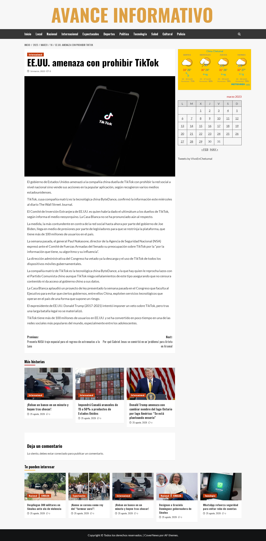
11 (227, 118)
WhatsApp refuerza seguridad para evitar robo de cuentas (220, 507)
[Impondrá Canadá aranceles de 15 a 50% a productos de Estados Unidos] (99, 384)
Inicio (27, 34)
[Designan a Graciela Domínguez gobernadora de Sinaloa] (177, 486)
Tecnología (140, 34)
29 (200, 141)
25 (227, 133)
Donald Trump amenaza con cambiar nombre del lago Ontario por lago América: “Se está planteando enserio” (150, 411)
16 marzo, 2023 (37, 71)
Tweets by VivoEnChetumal (195, 158)
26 (236, 133)
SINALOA (45, 495)
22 (200, 133)
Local (39, 34)
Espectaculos (91, 34)
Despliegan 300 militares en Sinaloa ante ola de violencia (44, 507)
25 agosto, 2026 (37, 413)
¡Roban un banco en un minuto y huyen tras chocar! (47, 406)
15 (200, 126)
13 (182, 126)
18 (227, 126)
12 (236, 118)
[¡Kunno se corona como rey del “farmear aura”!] (89, 486)
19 (236, 126)
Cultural (167, 34)
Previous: (63, 341)
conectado (60, 453)
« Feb (204, 149)
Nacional (52, 34)
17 (218, 126)
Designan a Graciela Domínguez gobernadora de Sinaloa (175, 508)
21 (191, 133)
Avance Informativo (132, 14)
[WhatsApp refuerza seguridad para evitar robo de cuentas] (221, 486)
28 (191, 141)
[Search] (239, 34)
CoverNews (151, 535)
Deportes (109, 34)
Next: (137, 341)
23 (209, 133)
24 (218, 133)
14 (191, 126)
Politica (124, 34)
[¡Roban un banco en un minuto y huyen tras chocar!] (48, 384)
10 (218, 118)
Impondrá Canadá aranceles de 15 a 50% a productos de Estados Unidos (98, 409)
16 (209, 126)
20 (182, 133)
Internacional (70, 34)
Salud (154, 34)
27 (182, 141)
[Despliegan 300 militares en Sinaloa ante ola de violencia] (45, 486)
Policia (181, 34)
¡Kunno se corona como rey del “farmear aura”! (87, 507)
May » (214, 149)
